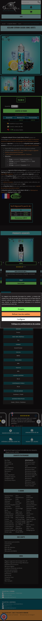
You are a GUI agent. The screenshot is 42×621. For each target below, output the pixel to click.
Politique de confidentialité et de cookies (25, 324)
